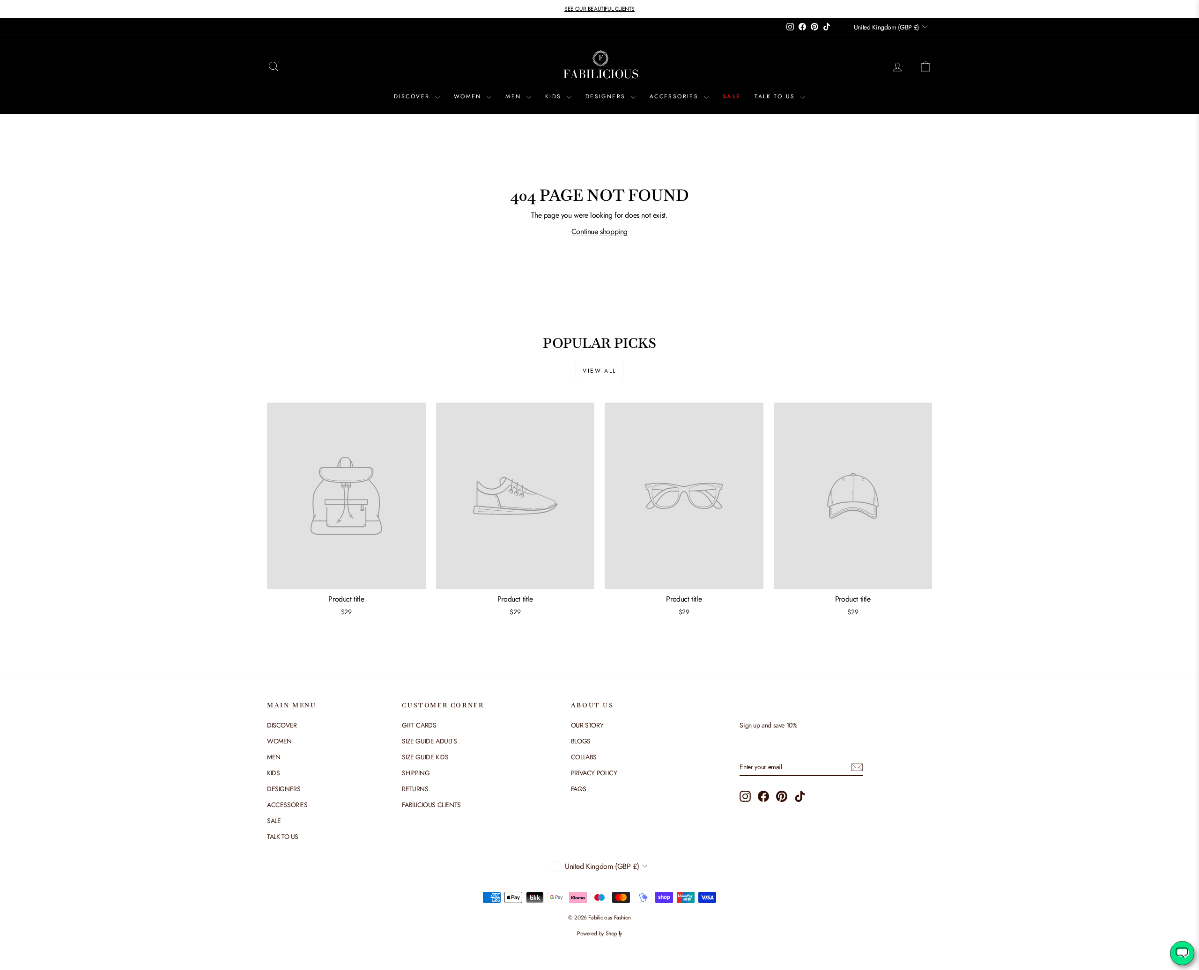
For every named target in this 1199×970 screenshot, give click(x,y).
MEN (514, 96)
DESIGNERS (607, 96)
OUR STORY (587, 725)
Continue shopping (599, 231)
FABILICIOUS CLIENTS (431, 804)
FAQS (578, 789)
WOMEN (469, 96)
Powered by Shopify (599, 933)
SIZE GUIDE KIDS (425, 757)
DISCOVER (413, 96)
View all (599, 371)
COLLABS (584, 757)
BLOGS (581, 741)
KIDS (554, 96)
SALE (732, 96)
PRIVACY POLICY (594, 773)
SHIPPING (415, 773)
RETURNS (415, 789)
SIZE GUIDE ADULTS (429, 741)
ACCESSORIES (676, 96)
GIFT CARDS (419, 725)
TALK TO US (776, 96)
